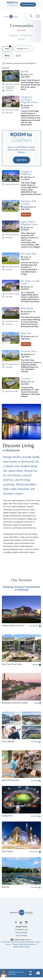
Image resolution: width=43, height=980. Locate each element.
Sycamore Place (29, 351)
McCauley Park (28, 254)
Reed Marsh (27, 308)
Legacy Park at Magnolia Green (29, 223)
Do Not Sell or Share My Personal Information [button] (17, 942)
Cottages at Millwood (26, 172)
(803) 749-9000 (21, 936)
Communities (14, 35)
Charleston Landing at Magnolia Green (29, 100)
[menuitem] (13, 36)
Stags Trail (26, 333)
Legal (38, 942)
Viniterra (25, 378)
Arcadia (24, 71)
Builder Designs (24, 947)
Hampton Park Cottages (28, 202)
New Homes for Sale (26, 35)
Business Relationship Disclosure (24, 944)
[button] (27, 5)
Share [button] (19, 55)
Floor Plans (21, 39)
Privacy (8, 944)
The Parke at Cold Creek (30, 282)
